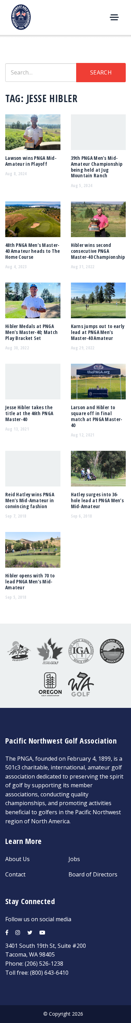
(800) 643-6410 (49, 972)
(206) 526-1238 (44, 963)
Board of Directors (92, 874)
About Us (17, 859)
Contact (15, 874)
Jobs (74, 859)
